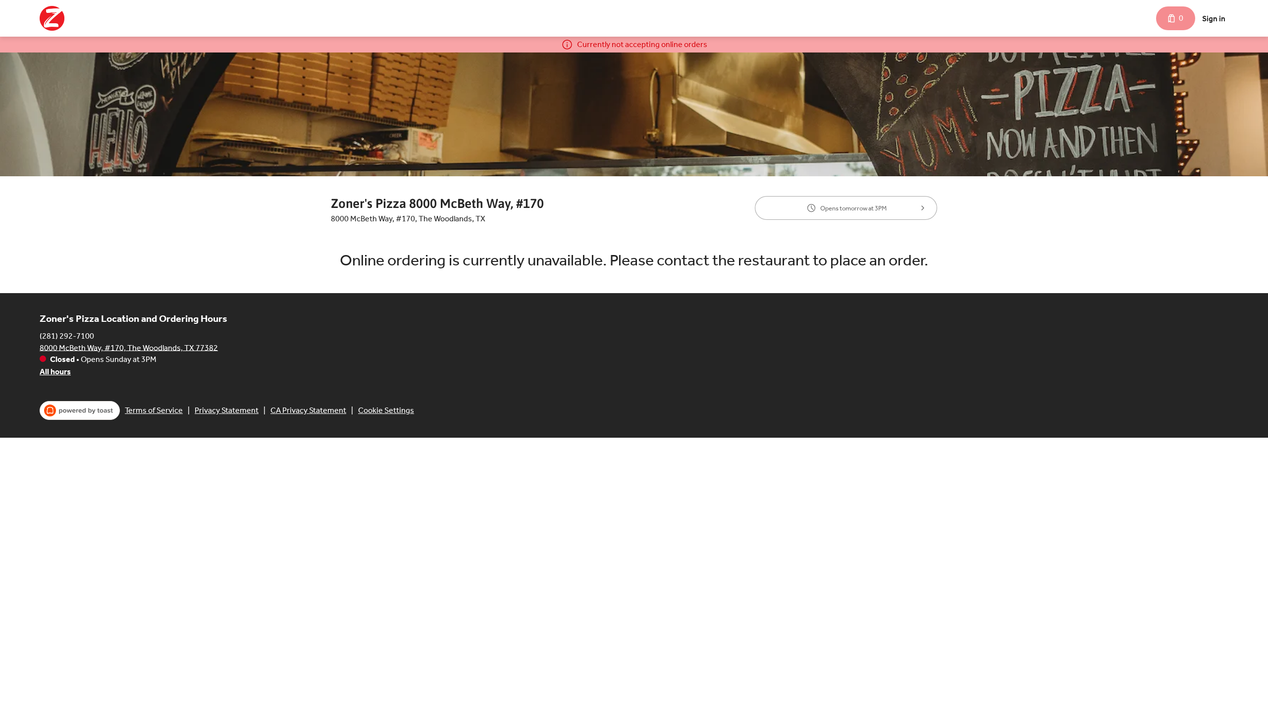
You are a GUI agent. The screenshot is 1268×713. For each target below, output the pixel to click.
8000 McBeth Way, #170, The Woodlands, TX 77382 (129, 347)
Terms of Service (154, 410)
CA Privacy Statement (308, 410)
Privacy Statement (227, 410)
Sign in (1213, 18)
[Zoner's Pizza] (52, 18)
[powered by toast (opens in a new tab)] (79, 410)
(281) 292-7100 (67, 335)
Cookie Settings (386, 410)
